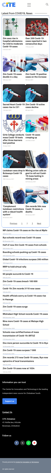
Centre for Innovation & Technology (27, 462)
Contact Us (7, 412)
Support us (9, 401)
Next (39, 223)
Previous (13, 223)
